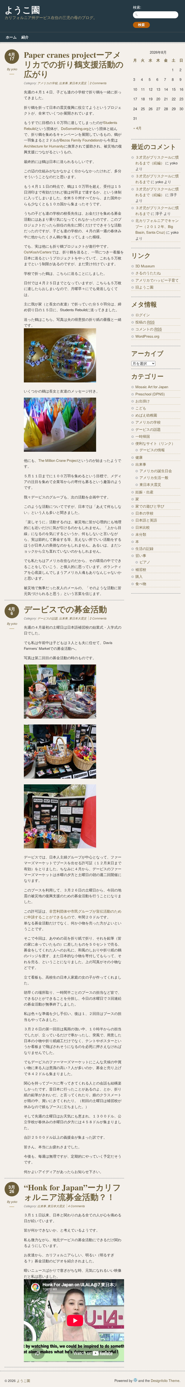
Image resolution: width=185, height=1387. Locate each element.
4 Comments (76, 1206)
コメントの (148, 328)
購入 (139, 576)
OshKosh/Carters (38, 251)
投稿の (145, 321)
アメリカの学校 (47, 83)
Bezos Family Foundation (80, 139)
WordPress (135, 1380)
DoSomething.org (74, 128)
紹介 (25, 37)
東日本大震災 (77, 83)
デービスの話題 (47, 618)
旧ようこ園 (144, 287)
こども (140, 407)
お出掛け (142, 400)
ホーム (11, 37)
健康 (139, 457)
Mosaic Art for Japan (151, 386)
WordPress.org (147, 336)
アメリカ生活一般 (153, 477)
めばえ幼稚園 (146, 415)
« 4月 (137, 127)
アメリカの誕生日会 (155, 470)
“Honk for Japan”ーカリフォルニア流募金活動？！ (72, 1192)
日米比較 (142, 527)
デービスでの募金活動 (65, 609)
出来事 (63, 83)
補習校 (140, 569)
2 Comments (98, 83)
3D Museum (145, 265)
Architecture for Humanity (44, 145)
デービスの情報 (152, 449)
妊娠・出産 (144, 491)
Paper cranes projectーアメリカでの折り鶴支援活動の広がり (74, 64)
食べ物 (140, 583)
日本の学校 (144, 513)
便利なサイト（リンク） (155, 443)
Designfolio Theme (165, 1380)
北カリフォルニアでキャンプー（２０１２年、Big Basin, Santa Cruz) (157, 226)
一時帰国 (142, 436)
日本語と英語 (146, 520)
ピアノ (144, 561)
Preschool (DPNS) (150, 393)
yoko (14, 69)
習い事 (140, 555)
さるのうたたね (148, 272)
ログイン (142, 314)
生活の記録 (144, 548)
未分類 (140, 534)
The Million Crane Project (58, 460)
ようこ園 (22, 9)
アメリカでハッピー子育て (157, 280)
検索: (137, 7)
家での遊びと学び (149, 506)
